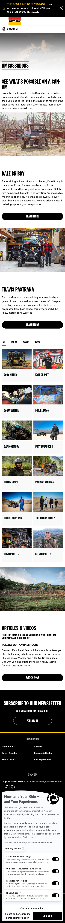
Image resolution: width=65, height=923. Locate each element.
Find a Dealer (8, 759)
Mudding (26, 342)
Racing (37, 342)
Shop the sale (33, 11)
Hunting (14, 342)
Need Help (7, 746)
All (4, 342)
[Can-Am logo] (15, 21)
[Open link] (17, 366)
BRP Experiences (42, 759)
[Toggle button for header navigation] (4, 21)
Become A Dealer (43, 753)
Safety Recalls (9, 753)
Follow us (32, 721)
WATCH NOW (32, 677)
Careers (38, 746)
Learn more (32, 216)
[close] (61, 8)
